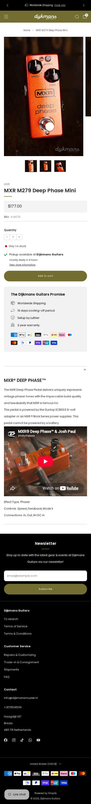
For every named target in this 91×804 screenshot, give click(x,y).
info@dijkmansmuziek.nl (21, 698)
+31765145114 (13, 707)
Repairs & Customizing (20, 655)
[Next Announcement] (83, 5)
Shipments (11, 669)
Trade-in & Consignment (21, 662)
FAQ (6, 677)
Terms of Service (15, 626)
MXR (7, 184)
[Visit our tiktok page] (22, 740)
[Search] (77, 16)
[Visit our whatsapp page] (30, 740)
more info (59, 5)
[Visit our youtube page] (38, 740)
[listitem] (45, 5)
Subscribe (45, 589)
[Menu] (6, 16)
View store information (22, 265)
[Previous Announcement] (7, 5)
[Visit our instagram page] (14, 740)
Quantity (10, 230)
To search (11, 619)
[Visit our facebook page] (6, 740)
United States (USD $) (43, 764)
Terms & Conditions (18, 633)
